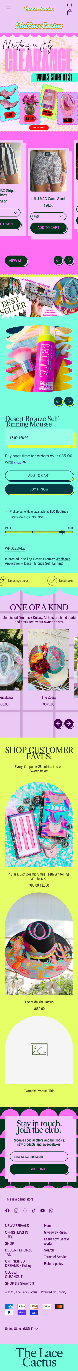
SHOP (9, 1243)
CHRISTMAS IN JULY (16, 1234)
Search (49, 1250)
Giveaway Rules (55, 1232)
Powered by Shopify (53, 1292)
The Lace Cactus (26, 1292)
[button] (69, 5)
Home (48, 1225)
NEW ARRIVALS (17, 1225)
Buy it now (39, 489)
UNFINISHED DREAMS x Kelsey (18, 1263)
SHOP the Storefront (19, 1283)
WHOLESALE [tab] (15, 548)
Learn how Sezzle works (56, 1241)
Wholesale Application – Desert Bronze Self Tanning (37, 561)
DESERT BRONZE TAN (18, 1252)
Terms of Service (55, 1256)
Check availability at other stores (27, 517)
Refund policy (53, 1263)
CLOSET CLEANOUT (14, 1274)
